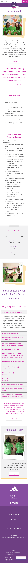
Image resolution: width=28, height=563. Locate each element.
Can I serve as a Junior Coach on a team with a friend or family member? (13, 395)
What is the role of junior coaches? (12, 312)
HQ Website (14, 519)
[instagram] (7, 546)
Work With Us (14, 509)
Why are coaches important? (10, 333)
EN (6, 1)
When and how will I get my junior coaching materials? (12, 368)
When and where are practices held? (12, 384)
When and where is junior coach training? (11, 373)
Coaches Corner (14, 514)
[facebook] (21, 546)
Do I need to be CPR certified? (10, 349)
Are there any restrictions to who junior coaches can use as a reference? (13, 344)
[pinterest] (18, 546)
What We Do (4, 5)
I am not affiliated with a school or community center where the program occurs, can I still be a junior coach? (13, 355)
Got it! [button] (21, 557)
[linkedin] (9, 546)
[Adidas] (14, 489)
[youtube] (15, 546)
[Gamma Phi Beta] (14, 496)
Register (23, 5)
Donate (25, 1)
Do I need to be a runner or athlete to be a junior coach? (12, 338)
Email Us (14, 418)
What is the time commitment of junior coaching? (13, 379)
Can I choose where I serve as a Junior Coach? (13, 389)
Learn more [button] (12, 561)
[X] (12, 546)
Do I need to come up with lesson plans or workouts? (13, 362)
